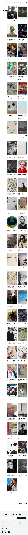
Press (3, 526)
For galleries (21, 522)
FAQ (3, 522)
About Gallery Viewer (6, 524)
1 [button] (8, 503)
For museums (22, 524)
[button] (21, 503)
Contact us (4, 528)
